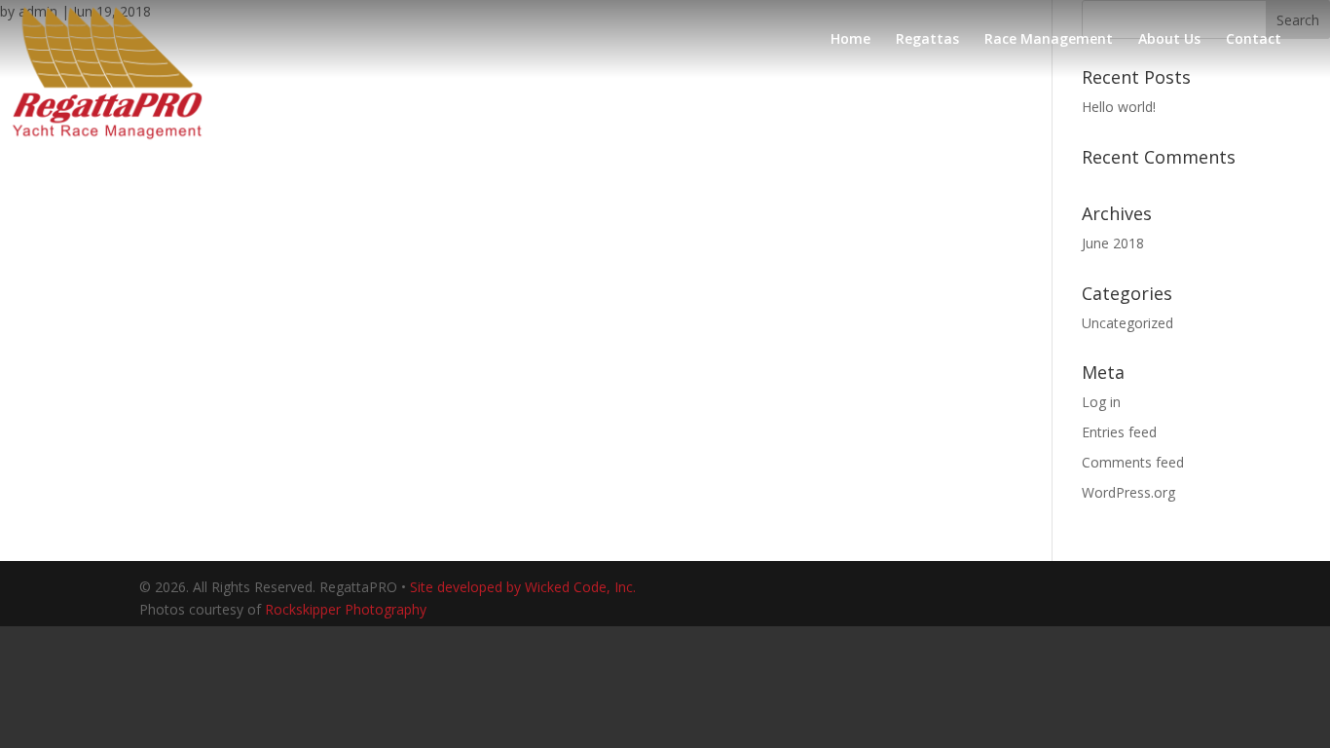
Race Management (1048, 40)
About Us (1169, 40)
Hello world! (1119, 106)
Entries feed (1119, 432)
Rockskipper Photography (345, 609)
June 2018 (1113, 243)
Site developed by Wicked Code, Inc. (523, 587)
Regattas (927, 40)
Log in (1101, 402)
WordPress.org (1128, 492)
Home (850, 40)
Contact (1253, 40)
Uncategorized (1127, 323)
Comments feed (1133, 462)
